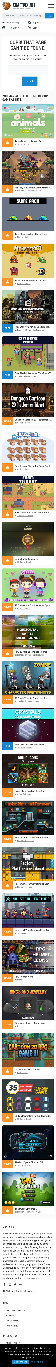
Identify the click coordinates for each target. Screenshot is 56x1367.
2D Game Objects (24, 562)
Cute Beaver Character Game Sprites (33, 466)
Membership (13, 22)
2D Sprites (21, 933)
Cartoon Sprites (23, 284)
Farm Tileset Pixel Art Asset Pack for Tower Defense (33, 512)
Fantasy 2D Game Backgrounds (30, 655)
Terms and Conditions (15, 1310)
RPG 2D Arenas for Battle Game (31, 652)
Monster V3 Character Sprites (30, 280)
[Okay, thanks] (52, 1355)
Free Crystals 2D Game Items (29, 744)
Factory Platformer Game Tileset (32, 884)
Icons (19, 980)
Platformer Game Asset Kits (29, 191)
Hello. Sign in (13, 28)
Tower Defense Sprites (26, 376)
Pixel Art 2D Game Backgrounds (30, 330)
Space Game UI (23, 1165)
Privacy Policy (12, 1326)
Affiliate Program (13, 1343)
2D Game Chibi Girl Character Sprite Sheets (33, 605)
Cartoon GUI (22, 1073)
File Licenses (11, 1316)
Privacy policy (37, 1361)
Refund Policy (12, 1321)
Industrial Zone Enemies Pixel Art (32, 930)
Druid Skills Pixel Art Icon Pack (30, 791)
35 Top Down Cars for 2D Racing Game (33, 1116)
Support (36, 22)
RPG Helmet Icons (24, 976)
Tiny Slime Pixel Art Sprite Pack (31, 234)
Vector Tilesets (23, 423)
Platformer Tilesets (25, 841)
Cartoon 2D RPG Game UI (27, 1069)
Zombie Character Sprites (28, 701)
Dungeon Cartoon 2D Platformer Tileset (33, 420)
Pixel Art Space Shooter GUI (29, 1162)
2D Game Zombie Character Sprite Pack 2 (33, 698)
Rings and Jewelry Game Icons (30, 1023)
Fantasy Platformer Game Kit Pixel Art (33, 187)
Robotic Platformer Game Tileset (32, 837)
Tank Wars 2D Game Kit (26, 1209)
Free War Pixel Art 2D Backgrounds (33, 327)
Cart (34, 28)
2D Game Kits (23, 144)
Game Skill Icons (24, 794)
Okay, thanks (20, 1361)
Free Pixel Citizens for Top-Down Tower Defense (33, 373)
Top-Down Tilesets (25, 516)
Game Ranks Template (26, 559)
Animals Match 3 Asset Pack (29, 141)
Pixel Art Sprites (23, 237)
